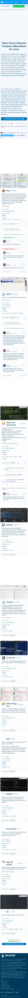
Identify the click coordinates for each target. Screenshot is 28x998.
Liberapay (16, 977)
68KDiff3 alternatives (6, 299)
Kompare (22, 75)
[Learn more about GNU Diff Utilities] (3, 862)
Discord (17, 973)
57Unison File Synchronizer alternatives (10, 443)
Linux (23, 99)
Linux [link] (12, 135)
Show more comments (6, 271)
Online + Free (19, 101)
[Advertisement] (14, 25)
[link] (14, 944)
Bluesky (16, 974)
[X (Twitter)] (4, 992)
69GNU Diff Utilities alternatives (8, 871)
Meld (14, 60)
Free (7, 99)
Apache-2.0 (13, 668)
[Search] (24, 2)
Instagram (3, 976)
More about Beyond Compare (13, 119)
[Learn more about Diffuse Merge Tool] (3, 704)
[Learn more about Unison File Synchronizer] (3, 423)
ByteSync (13, 75)
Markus (15, 962)
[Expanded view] (22, 132)
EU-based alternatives (16, 104)
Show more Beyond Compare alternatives (14, 944)
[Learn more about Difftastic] (3, 794)
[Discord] (1, 992)
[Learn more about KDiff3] (3, 294)
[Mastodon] (6, 992)
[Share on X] (5, 123)
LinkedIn (9, 976)
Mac (19, 99)
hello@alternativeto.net (6, 973)
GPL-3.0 (12, 448)
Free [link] (15, 135)
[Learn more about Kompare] (3, 602)
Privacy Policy (4, 982)
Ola (10, 962)
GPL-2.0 (12, 211)
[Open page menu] (26, 2)
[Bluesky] (9, 992)
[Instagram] (14, 992)
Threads (20, 974)
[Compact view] (23, 132)
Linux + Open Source (7, 101)
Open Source (14, 99)
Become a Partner (5, 987)
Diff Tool (4, 215)
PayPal (21, 977)
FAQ (2, 979)
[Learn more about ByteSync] (3, 525)
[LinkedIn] (17, 992)
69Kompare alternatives (6, 617)
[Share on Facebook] (2, 123)
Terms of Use (4, 981)
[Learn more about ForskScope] (3, 658)
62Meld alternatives (6, 206)
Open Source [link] (5, 135)
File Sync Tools (19, 95)
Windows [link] (23, 135)
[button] (13, 191)
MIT (12, 542)
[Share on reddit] (8, 123)
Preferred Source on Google (7, 989)
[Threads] (12, 992)
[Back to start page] (2, 2)
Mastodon (11, 974)
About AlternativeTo (5, 985)
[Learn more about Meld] (3, 191)
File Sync (4, 452)
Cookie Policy (4, 984)
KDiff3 (17, 73)
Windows (4, 102)
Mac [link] (19, 135)
